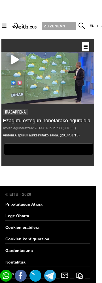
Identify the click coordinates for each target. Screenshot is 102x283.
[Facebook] (21, 276)
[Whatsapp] (6, 276)
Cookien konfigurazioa (27, 239)
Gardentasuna (19, 250)
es (99, 26)
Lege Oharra (17, 216)
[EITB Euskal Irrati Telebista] (24, 25)
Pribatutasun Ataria (23, 204)
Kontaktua (15, 262)
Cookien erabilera (22, 227)
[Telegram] (50, 276)
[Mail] (65, 276)
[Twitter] (35, 276)
